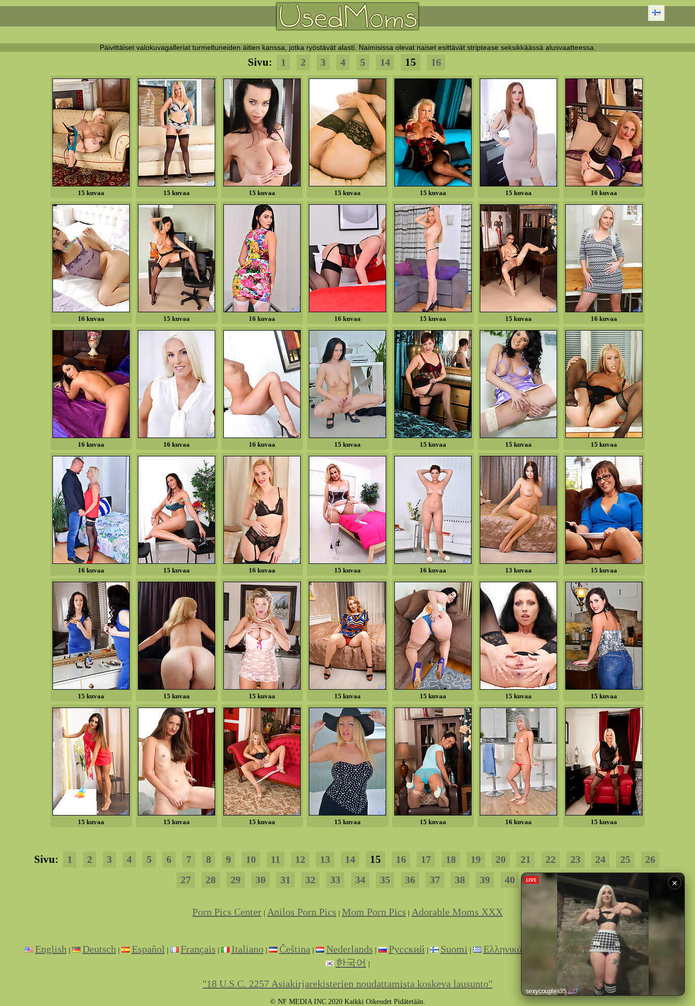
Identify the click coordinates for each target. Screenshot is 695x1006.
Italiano (247, 949)
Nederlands (349, 949)
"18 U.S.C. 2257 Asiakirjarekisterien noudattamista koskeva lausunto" (347, 983)
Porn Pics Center (227, 911)
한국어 (351, 962)
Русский (407, 949)
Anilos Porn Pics (301, 911)
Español (148, 949)
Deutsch (99, 949)
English (51, 949)
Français (198, 949)
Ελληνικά (502, 949)
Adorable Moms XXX (457, 911)
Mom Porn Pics (374, 911)
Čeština (294, 949)
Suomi (454, 949)
